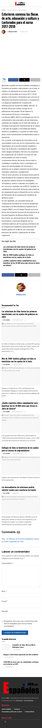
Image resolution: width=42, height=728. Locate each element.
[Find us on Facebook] (2, 722)
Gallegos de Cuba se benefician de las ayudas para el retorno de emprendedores (20, 449)
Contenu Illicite (29, 712)
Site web (5, 611)
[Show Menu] (3, 3)
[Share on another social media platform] (35, 80)
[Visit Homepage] (21, 3)
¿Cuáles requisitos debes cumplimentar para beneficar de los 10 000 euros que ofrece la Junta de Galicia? (21, 262)
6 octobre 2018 (9, 657)
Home (3, 10)
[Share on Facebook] (13, 80)
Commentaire (7, 563)
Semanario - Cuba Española (24, 701)
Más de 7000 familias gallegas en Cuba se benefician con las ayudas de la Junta (18, 256)
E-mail (5, 601)
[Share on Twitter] (24, 80)
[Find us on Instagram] (8, 722)
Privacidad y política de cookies (12, 712)
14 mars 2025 (15, 493)
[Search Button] (39, 3)
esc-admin (6, 320)
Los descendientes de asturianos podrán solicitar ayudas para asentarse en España (19, 488)
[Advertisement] (21, 55)
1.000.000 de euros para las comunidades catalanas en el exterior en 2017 (21, 663)
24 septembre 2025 (17, 320)
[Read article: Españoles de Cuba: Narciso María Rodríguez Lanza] (6, 647)
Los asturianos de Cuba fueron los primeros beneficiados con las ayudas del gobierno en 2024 (19, 249)
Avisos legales (6, 709)
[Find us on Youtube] (11, 722)
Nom (4, 591)
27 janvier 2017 (9, 667)
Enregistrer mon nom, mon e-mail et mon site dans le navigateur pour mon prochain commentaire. (20, 623)
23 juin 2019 (17, 650)
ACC (8, 698)
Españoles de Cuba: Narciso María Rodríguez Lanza (23, 646)
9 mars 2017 (24, 32)
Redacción (13, 32)
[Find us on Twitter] (5, 722)
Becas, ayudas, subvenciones (17, 10)
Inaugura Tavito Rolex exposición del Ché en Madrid (20, 654)
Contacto (17, 709)
